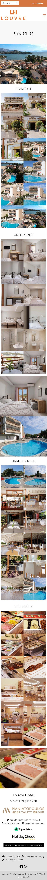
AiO (28, 877)
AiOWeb (40, 874)
